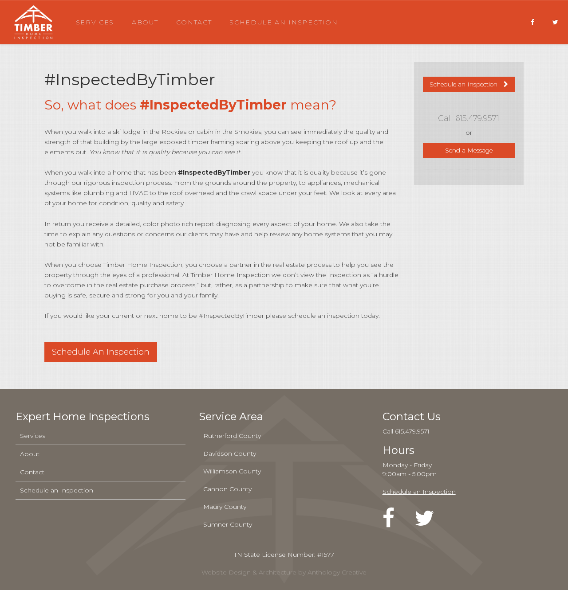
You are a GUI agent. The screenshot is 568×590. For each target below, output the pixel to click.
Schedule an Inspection (283, 22)
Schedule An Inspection (101, 352)
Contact (194, 22)
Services (95, 22)
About (145, 22)
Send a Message (469, 150)
